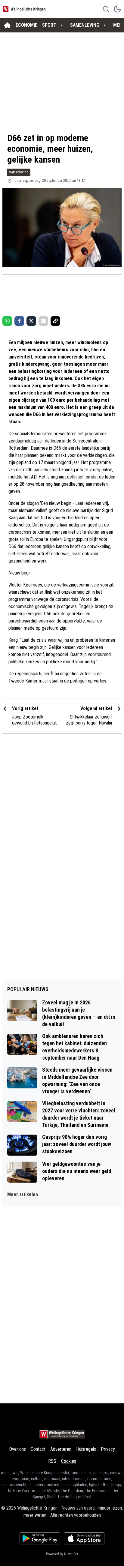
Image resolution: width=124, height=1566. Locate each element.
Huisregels (86, 1449)
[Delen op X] (31, 321)
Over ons (17, 1449)
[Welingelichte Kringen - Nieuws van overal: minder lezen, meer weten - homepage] (25, 9)
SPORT (49, 25)
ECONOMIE (26, 25)
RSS (52, 1461)
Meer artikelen (22, 1194)
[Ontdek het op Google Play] (40, 1538)
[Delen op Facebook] (19, 321)
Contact (38, 1449)
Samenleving (19, 172)
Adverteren (60, 1449)
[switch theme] (117, 9)
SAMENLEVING (84, 25)
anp (25, 180)
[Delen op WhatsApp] (7, 321)
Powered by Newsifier (62, 1554)
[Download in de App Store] (84, 1538)
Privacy (108, 1449)
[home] (7, 25)
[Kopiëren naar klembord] (55, 321)
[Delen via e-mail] (43, 321)
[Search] (106, 9)
